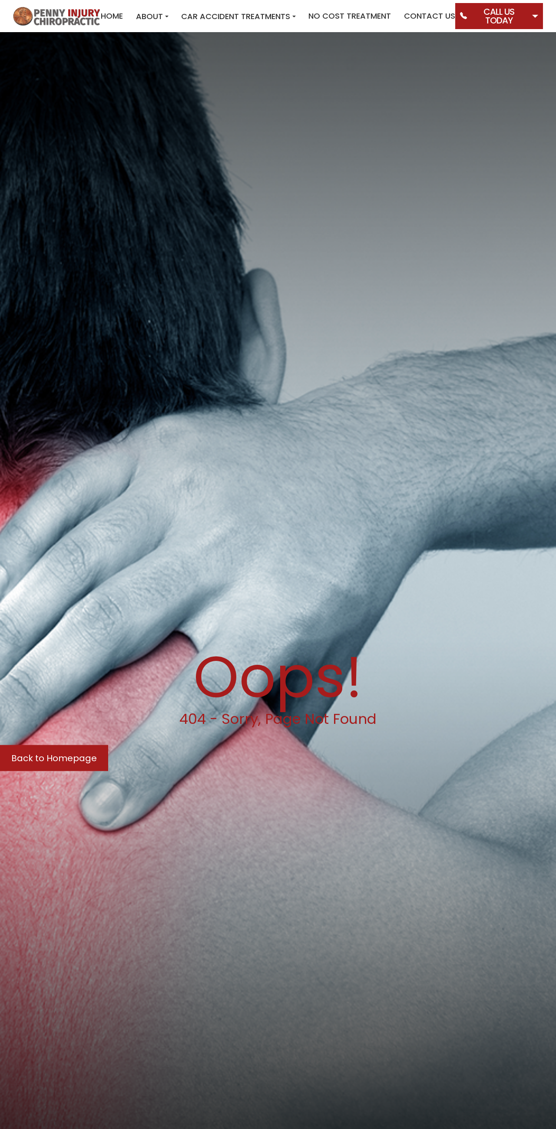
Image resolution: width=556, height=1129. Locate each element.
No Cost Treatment (349, 15)
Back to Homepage (54, 758)
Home (112, 15)
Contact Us (429, 15)
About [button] (149, 16)
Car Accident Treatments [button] (235, 16)
